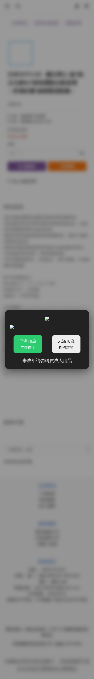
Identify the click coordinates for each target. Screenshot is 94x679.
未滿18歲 (66, 344)
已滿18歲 (28, 344)
